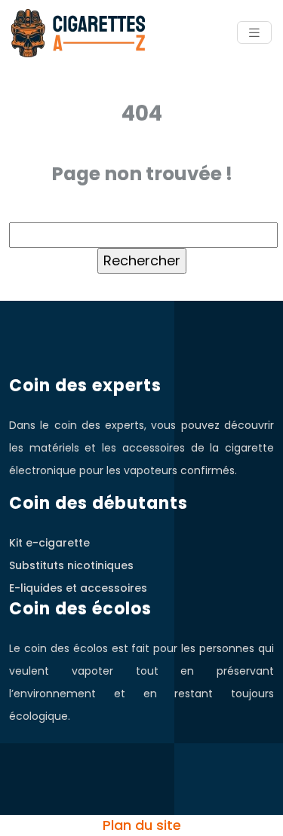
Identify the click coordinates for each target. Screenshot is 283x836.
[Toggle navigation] (254, 32)
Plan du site (142, 825)
